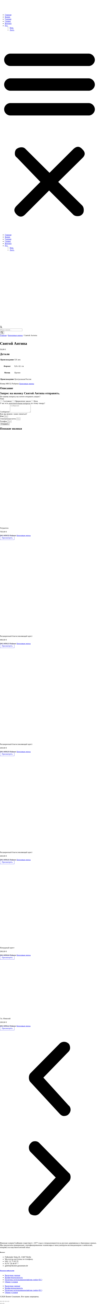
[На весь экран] (3, 1301)
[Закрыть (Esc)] (8, 1301)
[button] (49, 132)
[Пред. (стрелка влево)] (1, 1303)
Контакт (8, 23)
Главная (8, 15)
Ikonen (7, 17)
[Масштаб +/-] (1, 1301)
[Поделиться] (6, 1301)
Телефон (3, 421)
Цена (36, 401)
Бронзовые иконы (15, 335)
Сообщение (5, 412)
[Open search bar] (1, 327)
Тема (2, 399)
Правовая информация (7, 1270)
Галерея (8, 19)
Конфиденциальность (14, 1277)
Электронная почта (8, 419)
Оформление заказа (23, 401)
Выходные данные (12, 1275)
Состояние (7, 401)
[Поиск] (2, 332)
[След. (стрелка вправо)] (3, 1303)
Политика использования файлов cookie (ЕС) (23, 1280)
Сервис (8, 21)
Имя (2, 416)
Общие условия (11, 1282)
